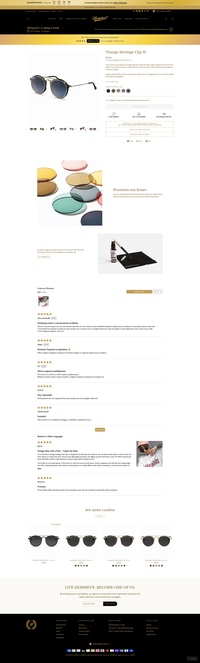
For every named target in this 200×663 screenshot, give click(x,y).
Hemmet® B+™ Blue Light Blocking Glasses (121, 628)
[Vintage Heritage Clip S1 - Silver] (81, 566)
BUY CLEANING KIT (43, 257)
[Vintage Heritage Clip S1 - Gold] (78, 566)
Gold (113, 91)
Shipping (116, 60)
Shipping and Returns (140, 134)
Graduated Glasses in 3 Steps (117, 625)
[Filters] (155, 292)
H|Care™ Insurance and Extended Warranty (121, 631)
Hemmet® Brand (61, 625)
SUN (61, 19)
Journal (60, 11)
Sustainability (60, 634)
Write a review (139, 292)
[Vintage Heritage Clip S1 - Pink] (84, 566)
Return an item (83, 628)
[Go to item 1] (43, 301)
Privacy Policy (150, 631)
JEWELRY (129, 19)
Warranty (54, 11)
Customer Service (31, 11)
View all (100, 516)
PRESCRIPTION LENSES (76, 19)
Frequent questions (84, 631)
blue (128, 91)
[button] (149, 454)
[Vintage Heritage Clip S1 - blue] (87, 566)
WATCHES (117, 19)
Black (108, 91)
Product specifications (140, 129)
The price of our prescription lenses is (140, 124)
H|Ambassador (60, 637)
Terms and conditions (152, 628)
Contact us (82, 625)
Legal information (151, 634)
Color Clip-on (114, 87)
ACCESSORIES (142, 19)
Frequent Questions (43, 11)
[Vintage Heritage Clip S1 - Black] (76, 566)
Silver (118, 91)
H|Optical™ (59, 628)
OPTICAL (52, 19)
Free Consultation (84, 634)
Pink (123, 91)
